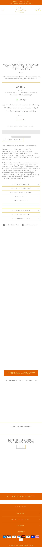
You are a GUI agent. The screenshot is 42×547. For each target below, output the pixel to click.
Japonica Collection (9, 157)
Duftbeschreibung (21, 184)
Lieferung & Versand (21, 210)
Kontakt (20, 525)
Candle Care (21, 196)
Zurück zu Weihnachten (22, 496)
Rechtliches (20, 507)
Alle (21, 446)
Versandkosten (33, 93)
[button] (21, 132)
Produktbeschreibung (21, 188)
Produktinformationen (21, 192)
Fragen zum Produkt (21, 214)
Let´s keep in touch (20, 519)
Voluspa (21, 62)
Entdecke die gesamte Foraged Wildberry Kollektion (21, 373)
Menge (21, 115)
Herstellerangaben (21, 218)
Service (20, 513)
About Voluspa (21, 201)
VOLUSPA (27, 153)
